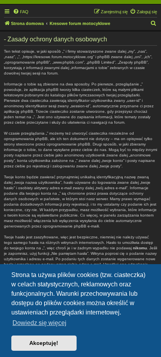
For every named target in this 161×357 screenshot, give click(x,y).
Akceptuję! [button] (43, 343)
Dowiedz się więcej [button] (39, 323)
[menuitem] (21, 11)
